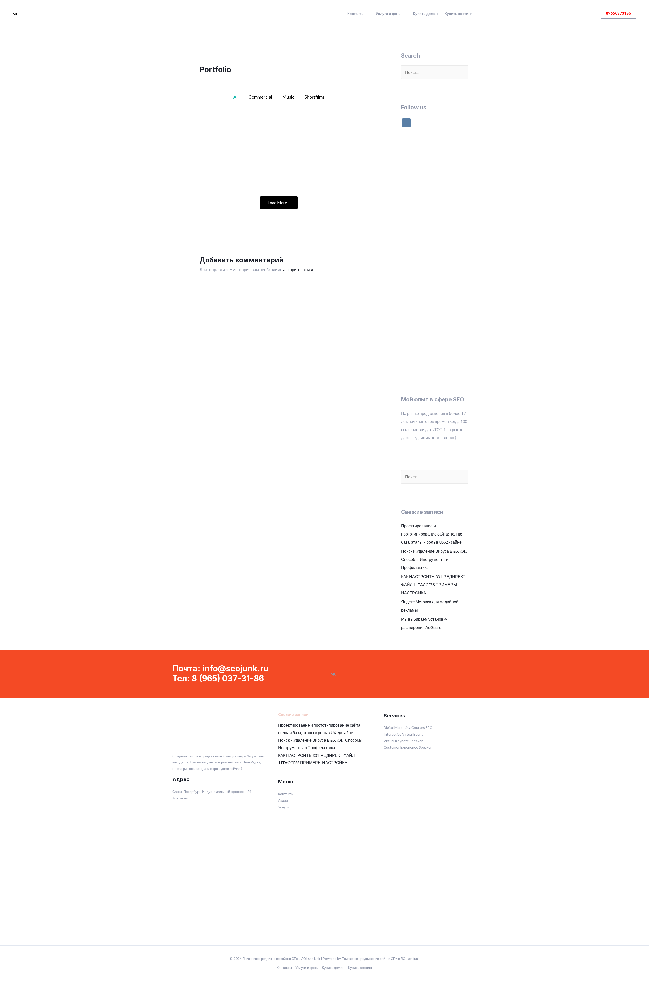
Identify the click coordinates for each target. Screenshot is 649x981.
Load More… (279, 202)
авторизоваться (298, 269)
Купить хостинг (458, 13)
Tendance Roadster (331, 166)
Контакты (355, 13)
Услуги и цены (388, 13)
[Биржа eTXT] (434, 303)
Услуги (283, 807)
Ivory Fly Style (331, 131)
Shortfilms (314, 97)
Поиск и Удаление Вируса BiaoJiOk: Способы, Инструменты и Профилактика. (434, 559)
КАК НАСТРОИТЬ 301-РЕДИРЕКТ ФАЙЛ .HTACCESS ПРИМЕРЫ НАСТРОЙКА (433, 584)
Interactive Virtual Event (403, 734)
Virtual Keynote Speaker (403, 741)
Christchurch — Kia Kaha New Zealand (279, 131)
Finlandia (279, 167)
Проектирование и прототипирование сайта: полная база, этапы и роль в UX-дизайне (432, 533)
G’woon (226, 131)
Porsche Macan (226, 167)
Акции (283, 800)
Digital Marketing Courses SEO (408, 727)
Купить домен (425, 13)
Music (288, 97)
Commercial (260, 97)
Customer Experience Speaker (408, 747)
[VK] (15, 14)
